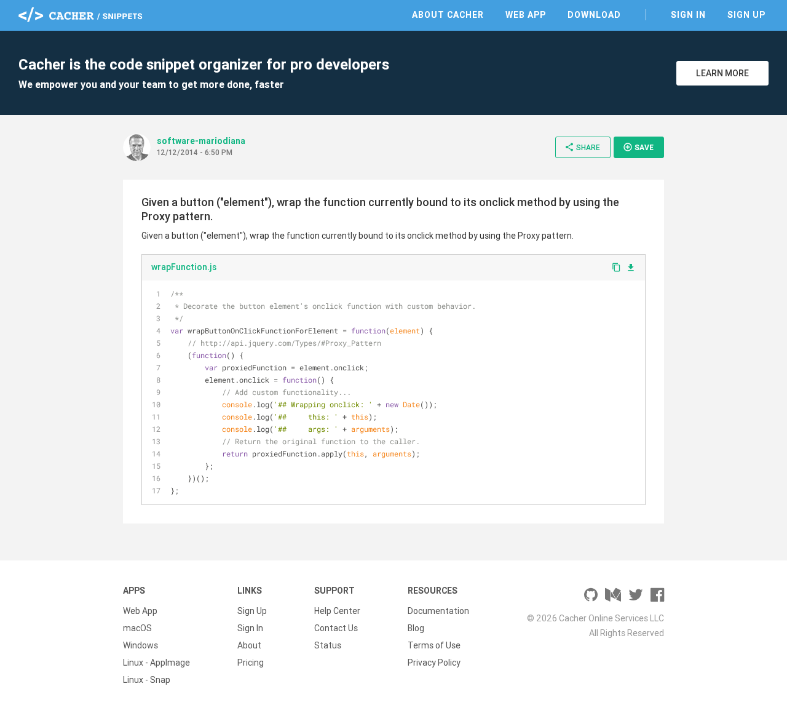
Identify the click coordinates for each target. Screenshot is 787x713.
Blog (416, 628)
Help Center (337, 610)
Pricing (250, 662)
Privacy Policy (434, 662)
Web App (525, 14)
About (249, 645)
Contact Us (336, 628)
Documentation (438, 610)
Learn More (722, 73)
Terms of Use (434, 645)
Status (327, 645)
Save (638, 147)
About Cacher (448, 14)
